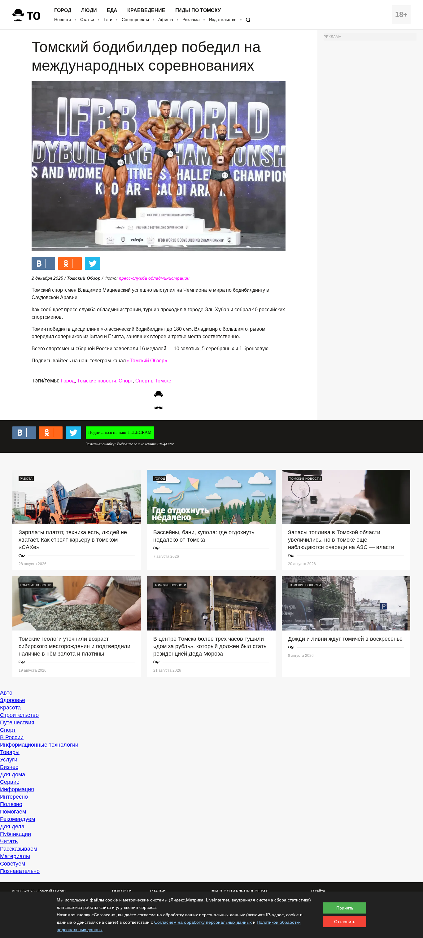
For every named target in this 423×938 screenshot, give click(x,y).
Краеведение (146, 10)
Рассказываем (18, 849)
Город (62, 10)
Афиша (165, 19)
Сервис (9, 782)
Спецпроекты (135, 19)
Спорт (126, 380)
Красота (10, 708)
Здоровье (12, 700)
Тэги (107, 19)
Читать (9, 841)
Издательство (223, 19)
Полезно (11, 804)
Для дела (12, 826)
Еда (112, 10)
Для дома (12, 774)
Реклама (191, 19)
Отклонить (344, 921)
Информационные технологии (39, 745)
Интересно (14, 797)
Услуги (8, 760)
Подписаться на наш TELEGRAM (119, 432)
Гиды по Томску (198, 10)
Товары (10, 752)
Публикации (15, 834)
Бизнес (9, 767)
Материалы (15, 856)
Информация (17, 789)
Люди (89, 10)
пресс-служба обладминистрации (154, 278)
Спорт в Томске (153, 380)
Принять (344, 907)
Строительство (19, 715)
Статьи (87, 19)
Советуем (12, 864)
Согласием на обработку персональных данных (203, 922)
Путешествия (17, 722)
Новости (62, 19)
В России (12, 737)
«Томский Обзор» (147, 360)
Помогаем (13, 812)
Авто (6, 693)
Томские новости (96, 380)
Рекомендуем (17, 819)
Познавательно (20, 871)
